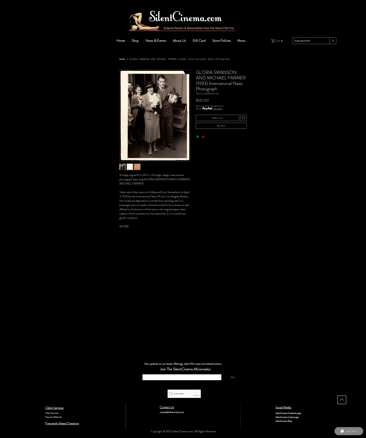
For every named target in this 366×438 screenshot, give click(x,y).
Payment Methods (53, 417)
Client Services (54, 408)
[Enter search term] (333, 41)
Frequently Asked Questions (62, 423)
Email (146, 373)
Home (122, 59)
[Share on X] (208, 136)
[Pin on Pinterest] (203, 136)
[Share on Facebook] (197, 136)
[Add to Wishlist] (243, 118)
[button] (277, 40)
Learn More (217, 108)
